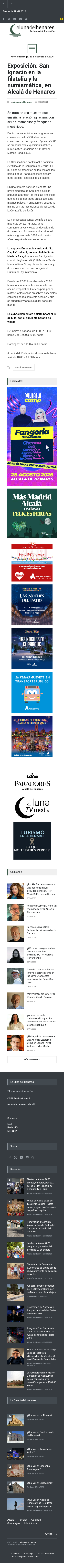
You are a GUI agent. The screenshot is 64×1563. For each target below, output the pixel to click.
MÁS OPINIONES (32, 1060)
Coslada (36, 1519)
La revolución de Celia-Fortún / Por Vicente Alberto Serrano (41, 930)
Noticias (47, 1363)
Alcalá (10, 1519)
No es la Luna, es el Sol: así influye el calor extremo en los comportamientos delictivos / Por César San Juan (40, 976)
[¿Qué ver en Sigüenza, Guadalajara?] (15, 1470)
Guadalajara (32, 1296)
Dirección (12, 1130)
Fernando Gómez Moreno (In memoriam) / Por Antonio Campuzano (42, 908)
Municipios (30, 1523)
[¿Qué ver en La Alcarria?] (15, 1420)
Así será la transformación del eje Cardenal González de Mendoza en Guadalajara (41, 1288)
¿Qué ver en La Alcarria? (39, 1415)
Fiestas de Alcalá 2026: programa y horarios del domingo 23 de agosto (39, 1246)
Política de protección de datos (25, 1556)
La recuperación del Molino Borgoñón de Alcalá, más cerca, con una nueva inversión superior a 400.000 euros (41, 1379)
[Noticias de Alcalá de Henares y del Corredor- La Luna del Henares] (32, 33)
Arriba (49, 1534)
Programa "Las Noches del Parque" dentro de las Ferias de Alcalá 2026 (41, 1310)
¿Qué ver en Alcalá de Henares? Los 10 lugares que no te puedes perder (39, 1503)
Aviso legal (28, 1554)
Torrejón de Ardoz (35, 1278)
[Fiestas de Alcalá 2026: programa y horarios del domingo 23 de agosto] (15, 1250)
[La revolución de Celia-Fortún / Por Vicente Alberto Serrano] (15, 934)
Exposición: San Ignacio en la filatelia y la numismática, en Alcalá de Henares (31, 78)
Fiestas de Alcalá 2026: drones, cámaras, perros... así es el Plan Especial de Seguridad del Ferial (16, 11)
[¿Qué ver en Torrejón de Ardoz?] (15, 1454)
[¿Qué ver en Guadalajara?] (15, 1487)
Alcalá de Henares (22, 102)
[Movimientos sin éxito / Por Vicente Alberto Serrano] (15, 1000)
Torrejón (22, 1519)
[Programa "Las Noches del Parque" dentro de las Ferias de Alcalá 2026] (15, 1314)
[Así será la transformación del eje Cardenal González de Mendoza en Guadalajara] (15, 1292)
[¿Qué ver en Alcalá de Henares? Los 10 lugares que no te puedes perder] (15, 1504)
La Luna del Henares (28, 1542)
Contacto (15, 1554)
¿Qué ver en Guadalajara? (40, 1483)
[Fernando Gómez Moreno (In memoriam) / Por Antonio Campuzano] (15, 912)
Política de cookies (46, 1554)
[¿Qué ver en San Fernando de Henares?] (15, 1437)
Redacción (12, 1127)
